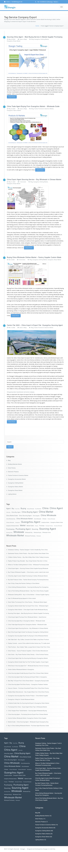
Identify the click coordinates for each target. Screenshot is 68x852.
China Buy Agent (16, 512)
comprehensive (19, 94)
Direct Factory (12, 468)
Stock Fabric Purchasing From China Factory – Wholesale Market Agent (27, 602)
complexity (38, 288)
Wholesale (19, 532)
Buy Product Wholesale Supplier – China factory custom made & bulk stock (28, 572)
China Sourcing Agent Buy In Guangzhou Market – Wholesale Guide (26, 621)
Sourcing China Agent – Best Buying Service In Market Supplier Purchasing (34, 37)
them (56, 90)
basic (54, 290)
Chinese (44, 519)
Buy (13, 508)
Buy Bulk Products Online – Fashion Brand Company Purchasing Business (28, 579)
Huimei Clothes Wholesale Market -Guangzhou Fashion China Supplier (27, 718)
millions (56, 77)
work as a (28, 161)
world (50, 81)
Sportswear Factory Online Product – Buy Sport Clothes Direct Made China (28, 553)
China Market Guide (12, 515)
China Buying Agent (30, 512)
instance (17, 236)
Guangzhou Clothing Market (41, 39)
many (14, 232)
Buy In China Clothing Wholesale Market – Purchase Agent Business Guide (28, 725)
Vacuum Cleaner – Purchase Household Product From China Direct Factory (28, 688)
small (47, 241)
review (24, 294)
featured (53, 234)
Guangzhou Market (45, 522)
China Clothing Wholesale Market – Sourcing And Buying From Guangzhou (28, 587)
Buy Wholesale (38, 508)
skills (8, 292)
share (30, 304)
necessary (21, 88)
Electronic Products (13, 471)
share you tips (56, 167)
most (40, 216)
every (43, 79)
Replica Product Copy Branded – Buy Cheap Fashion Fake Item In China (27, 561)
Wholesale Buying (37, 532)
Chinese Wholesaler (10, 522)
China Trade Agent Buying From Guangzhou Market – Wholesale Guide (33, 106)
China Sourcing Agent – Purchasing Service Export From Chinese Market (28, 714)
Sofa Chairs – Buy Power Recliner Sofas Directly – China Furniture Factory (28, 654)
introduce (39, 296)
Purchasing (10, 529)
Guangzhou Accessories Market (17, 479)
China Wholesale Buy (10, 518)
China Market (46, 512)
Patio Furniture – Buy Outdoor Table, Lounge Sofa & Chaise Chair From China (29, 647)
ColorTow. (52, 849)
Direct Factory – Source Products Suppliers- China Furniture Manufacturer (28, 651)
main (18, 403)
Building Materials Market (15, 464)
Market (22, 525)
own (24, 86)
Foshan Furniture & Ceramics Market (43, 108)
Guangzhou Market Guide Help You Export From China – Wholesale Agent (28, 606)
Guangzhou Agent (30, 522)
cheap (21, 216)
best (19, 214)
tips (50, 299)
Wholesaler (38, 536)
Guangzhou (17, 522)
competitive (13, 86)
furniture (9, 245)
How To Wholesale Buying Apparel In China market (22, 598)
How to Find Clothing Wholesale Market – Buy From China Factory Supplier (28, 591)
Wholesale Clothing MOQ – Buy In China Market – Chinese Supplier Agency (28, 594)
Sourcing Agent (47, 529)
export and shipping (51, 147)
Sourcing (35, 529)
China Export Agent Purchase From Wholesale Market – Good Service (27, 617)
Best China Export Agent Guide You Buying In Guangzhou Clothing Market (28, 632)
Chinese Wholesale (51, 518)
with (21, 90)
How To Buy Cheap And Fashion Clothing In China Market (23, 583)
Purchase (41, 525)
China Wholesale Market (24, 519)
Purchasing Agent (23, 529)
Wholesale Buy (29, 532)
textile (13, 153)
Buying (23, 508)
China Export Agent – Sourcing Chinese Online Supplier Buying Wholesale (28, 568)
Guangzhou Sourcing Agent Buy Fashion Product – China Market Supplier (28, 695)
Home (37, 26)
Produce (36, 525)
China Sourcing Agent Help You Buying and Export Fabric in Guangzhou (27, 677)
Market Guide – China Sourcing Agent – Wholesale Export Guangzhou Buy (28, 722)
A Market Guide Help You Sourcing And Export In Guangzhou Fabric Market (28, 703)
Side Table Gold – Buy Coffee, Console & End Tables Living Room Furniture (28, 639)
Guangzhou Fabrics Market (14, 110)
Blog (32, 39)
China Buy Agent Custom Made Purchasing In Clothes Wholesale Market (28, 576)
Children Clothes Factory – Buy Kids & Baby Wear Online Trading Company (28, 557)
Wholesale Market (15, 535)
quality (34, 216)
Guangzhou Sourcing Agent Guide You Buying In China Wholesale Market (28, 636)
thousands (22, 368)
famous (30, 239)
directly (55, 301)
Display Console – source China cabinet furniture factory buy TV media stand (29, 643)
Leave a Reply (23, 39)
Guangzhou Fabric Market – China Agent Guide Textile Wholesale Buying (28, 609)
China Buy (8, 512)
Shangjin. (45, 849)
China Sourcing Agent (25, 515)
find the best (12, 163)
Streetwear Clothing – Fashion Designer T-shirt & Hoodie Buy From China (28, 549)
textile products (57, 163)
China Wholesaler (37, 518)
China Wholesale (48, 515)
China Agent (56, 508)
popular (28, 229)
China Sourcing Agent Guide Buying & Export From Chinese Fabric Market (28, 673)
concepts (29, 292)
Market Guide (30, 525)
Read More (11, 97)
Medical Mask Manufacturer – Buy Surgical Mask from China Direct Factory (28, 692)
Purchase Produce (49, 525)
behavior (49, 157)
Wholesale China (46, 532)
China (45, 508)
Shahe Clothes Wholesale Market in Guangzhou (21, 669)
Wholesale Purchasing (30, 536)
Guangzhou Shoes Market (13, 41)
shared (22, 292)
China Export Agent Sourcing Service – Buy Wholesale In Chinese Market (34, 179)
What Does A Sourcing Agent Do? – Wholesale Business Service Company (28, 666)
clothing (43, 151)
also (16, 167)
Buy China (17, 508)
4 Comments (23, 182)
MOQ (8, 294)
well (47, 396)
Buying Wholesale (30, 508)
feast (9, 362)
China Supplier (36, 515)
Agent (8, 508)
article (38, 294)
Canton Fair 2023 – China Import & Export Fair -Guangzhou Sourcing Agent (35, 325)
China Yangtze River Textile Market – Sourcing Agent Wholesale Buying (27, 710)
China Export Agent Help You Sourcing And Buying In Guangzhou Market (28, 658)
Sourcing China (9, 532)
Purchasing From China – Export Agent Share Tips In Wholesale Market (27, 707)
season (47, 79)
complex (56, 222)
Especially (57, 288)
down (22, 306)
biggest (47, 243)
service (56, 155)
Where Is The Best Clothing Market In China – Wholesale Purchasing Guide (28, 564)
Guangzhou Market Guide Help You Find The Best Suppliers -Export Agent (28, 662)
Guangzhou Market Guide (56, 522)
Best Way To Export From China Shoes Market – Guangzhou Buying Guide (28, 680)
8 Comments (22, 260)
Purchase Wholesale (58, 525)
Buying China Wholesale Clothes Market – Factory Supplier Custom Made (34, 257)
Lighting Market (12, 494)
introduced (46, 290)
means (60, 83)
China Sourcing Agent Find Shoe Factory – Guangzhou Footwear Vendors (28, 684)
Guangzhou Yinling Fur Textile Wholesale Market (21, 699)
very (46, 83)
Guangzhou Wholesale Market (12, 525)
